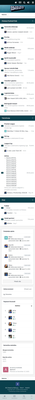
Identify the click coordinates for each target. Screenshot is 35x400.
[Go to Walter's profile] (5, 111)
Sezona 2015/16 (11, 166)
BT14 (14, 310)
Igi (4, 294)
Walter (10, 237)
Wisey (10, 265)
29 (14, 331)
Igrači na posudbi (10, 58)
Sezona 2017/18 (11, 170)
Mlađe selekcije (9, 47)
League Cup (8, 143)
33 (14, 325)
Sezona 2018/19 (11, 172)
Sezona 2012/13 (11, 160)
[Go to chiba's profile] (5, 151)
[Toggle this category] (32, 21)
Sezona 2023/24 (11, 181)
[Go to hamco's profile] (6, 256)
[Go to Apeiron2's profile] (5, 369)
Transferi (9, 213)
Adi (14, 317)
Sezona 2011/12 (11, 158)
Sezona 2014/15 (11, 164)
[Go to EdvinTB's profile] (6, 246)
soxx (10, 273)
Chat (3, 200)
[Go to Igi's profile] (10, 336)
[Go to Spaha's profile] (5, 32)
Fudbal (6, 206)
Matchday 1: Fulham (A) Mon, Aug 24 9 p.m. (20, 131)
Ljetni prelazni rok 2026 (14, 88)
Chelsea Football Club (9, 21)
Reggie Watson (11, 52)
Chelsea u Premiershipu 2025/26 (17, 192)
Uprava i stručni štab (11, 68)
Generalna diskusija (11, 27)
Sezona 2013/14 (11, 162)
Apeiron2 (12, 369)
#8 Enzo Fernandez (13, 42)
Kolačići (27, 387)
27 (14, 337)
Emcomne (9, 294)
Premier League (9, 124)
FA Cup (6, 136)
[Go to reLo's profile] (5, 42)
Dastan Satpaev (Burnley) (14, 63)
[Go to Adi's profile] (5, 53)
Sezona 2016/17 (11, 168)
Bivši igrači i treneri (10, 103)
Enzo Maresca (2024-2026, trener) (17, 111)
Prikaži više (17, 281)
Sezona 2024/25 (11, 183)
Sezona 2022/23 (11, 179)
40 (14, 312)
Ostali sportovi (9, 218)
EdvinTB (11, 245)
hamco (11, 255)
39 (14, 319)
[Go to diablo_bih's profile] (5, 98)
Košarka (9, 223)
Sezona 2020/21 (11, 175)
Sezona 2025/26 (11, 185)
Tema (21, 387)
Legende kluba (9, 93)
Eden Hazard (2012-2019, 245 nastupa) (19, 98)
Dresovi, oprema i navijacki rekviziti (17, 32)
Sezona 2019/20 (11, 174)
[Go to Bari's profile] (5, 88)
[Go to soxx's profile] (6, 274)
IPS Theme (8, 387)
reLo (14, 329)
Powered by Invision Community (17, 391)
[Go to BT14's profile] (5, 75)
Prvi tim (6, 37)
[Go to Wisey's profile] (6, 266)
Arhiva (6, 156)
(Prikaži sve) (28, 289)
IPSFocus (15, 387)
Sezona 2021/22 (11, 177)
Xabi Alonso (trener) (13, 75)
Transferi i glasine (10, 81)
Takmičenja (6, 118)
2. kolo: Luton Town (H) (14, 150)
